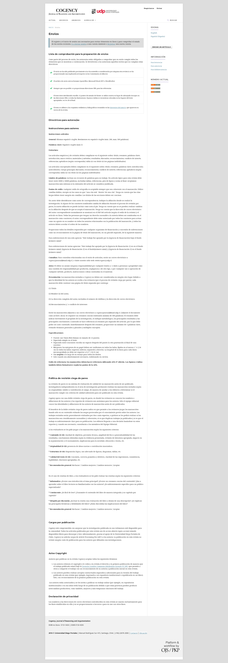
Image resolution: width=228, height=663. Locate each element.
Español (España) (158, 36)
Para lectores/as (156, 62)
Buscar (173, 20)
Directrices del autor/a (118, 107)
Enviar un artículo (161, 47)
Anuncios (76, 20)
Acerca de (89, 20)
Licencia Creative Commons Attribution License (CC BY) (105, 566)
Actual (52, 20)
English (154, 33)
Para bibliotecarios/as (159, 69)
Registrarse (149, 8)
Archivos (63, 20)
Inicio (51, 27)
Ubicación (143, 633)
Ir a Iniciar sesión (78, 44)
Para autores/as (156, 66)
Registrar (111, 44)
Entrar (159, 8)
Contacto (133, 633)
